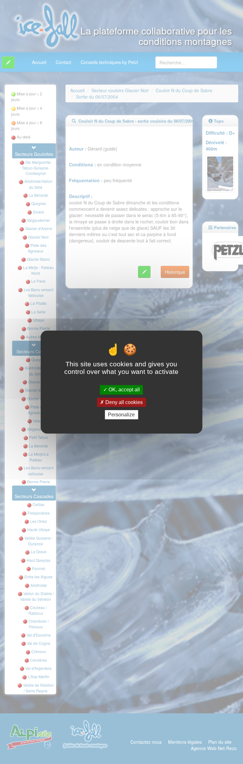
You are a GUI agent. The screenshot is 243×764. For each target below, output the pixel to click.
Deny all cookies (123, 402)
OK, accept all (123, 390)
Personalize (121, 414)
